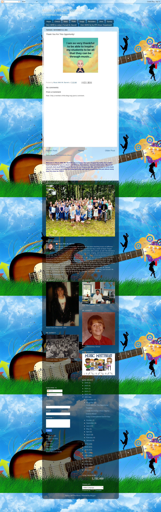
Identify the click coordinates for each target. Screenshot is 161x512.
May (88, 429)
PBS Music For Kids (53, 449)
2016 (86, 455)
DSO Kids (49, 446)
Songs (82, 21)
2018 (86, 450)
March (88, 435)
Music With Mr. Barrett (61, 10)
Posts (51, 391)
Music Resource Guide (54, 452)
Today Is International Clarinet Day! (98, 416)
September (90, 423)
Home (48, 21)
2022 (86, 394)
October (89, 420)
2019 (86, 447)
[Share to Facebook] (89, 82)
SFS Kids (49, 441)
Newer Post (51, 150)
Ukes (101, 21)
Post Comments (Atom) (64, 155)
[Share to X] (87, 82)
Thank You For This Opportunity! (97, 405)
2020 (86, 444)
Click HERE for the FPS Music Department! (96, 25)
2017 (86, 453)
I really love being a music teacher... (98, 411)
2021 (86, 397)
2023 (86, 391)
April (88, 432)
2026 (86, 383)
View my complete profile (54, 274)
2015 (86, 458)
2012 (86, 467)
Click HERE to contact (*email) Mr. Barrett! (61, 25)
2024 (86, 388)
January (89, 440)
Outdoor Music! (91, 414)
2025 (86, 385)
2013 (86, 464)
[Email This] (82, 82)
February (89, 437)
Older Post (110, 150)
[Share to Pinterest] (91, 82)
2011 (86, 470)
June (88, 426)
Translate (98, 490)
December (90, 399)
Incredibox (49, 444)
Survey (109, 21)
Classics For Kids (52, 438)
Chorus (57, 21)
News (66, 21)
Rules (74, 21)
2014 (86, 461)
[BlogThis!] (85, 82)
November (90, 402)
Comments (53, 394)
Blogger (93, 495)
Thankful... (89, 408)
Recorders (92, 21)
